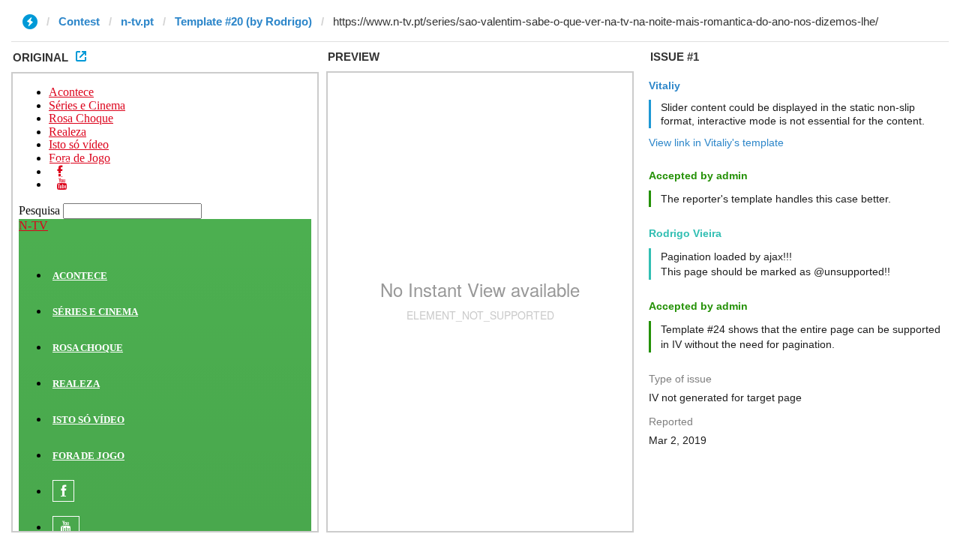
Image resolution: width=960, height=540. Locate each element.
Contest (79, 21)
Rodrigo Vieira (685, 233)
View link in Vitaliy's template (716, 142)
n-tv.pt (137, 21)
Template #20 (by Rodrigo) (243, 21)
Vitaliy (664, 86)
